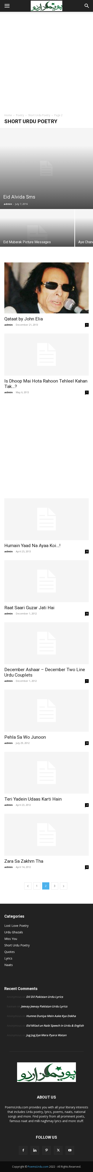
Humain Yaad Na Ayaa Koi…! (32, 545)
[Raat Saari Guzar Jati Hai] (46, 581)
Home (8, 115)
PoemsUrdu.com (38, 1167)
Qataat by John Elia (23, 318)
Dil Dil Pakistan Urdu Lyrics (44, 997)
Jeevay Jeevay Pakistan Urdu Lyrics (44, 1006)
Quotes (9, 952)
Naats (8, 965)
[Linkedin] (34, 1150)
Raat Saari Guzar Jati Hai (29, 607)
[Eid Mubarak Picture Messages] (37, 238)
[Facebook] (23, 1150)
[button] (7, 6)
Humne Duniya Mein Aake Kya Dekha (51, 1016)
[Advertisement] (46, 64)
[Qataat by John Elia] (46, 287)
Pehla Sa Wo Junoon (25, 737)
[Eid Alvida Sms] (46, 168)
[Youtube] (70, 1150)
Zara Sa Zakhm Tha (23, 861)
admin (8, 204)
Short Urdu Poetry (39, 115)
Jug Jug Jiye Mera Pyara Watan (46, 1035)
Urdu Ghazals (13, 932)
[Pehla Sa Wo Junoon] (46, 711)
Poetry (20, 115)
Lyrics (8, 958)
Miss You (10, 939)
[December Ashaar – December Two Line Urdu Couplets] (46, 643)
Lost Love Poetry (16, 926)
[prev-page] (28, 886)
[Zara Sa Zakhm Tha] (46, 835)
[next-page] (63, 886)
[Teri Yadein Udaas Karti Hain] (46, 773)
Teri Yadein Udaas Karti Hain (33, 799)
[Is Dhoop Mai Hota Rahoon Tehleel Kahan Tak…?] (46, 354)
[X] (58, 1150)
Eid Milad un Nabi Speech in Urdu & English (55, 1025)
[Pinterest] (46, 1150)
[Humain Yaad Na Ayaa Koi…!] (46, 519)
